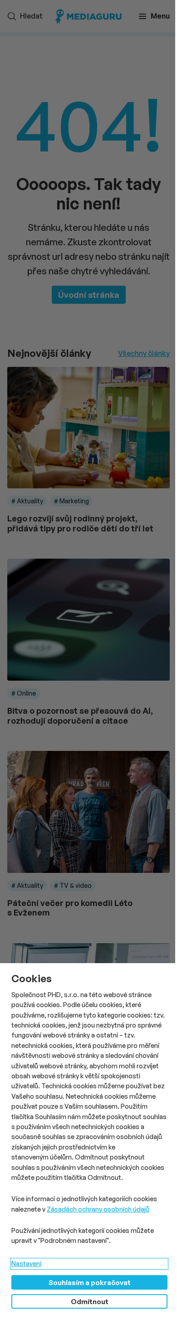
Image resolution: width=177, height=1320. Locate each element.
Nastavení (26, 1263)
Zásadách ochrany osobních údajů (98, 1209)
